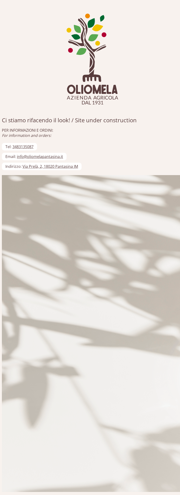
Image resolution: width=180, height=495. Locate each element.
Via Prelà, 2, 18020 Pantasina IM (50, 166)
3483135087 (23, 146)
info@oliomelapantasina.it (40, 156)
